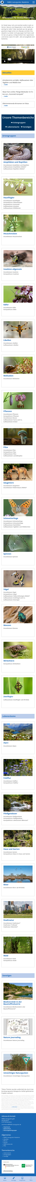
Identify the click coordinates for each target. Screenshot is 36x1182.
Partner (6, 1142)
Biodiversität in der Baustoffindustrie (12, 1002)
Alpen (5, 742)
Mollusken (8, 375)
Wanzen (7, 625)
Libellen (7, 340)
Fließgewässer (10, 813)
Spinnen (7, 553)
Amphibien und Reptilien (15, 162)
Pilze (5, 447)
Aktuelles (6, 72)
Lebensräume (9, 716)
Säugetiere (8, 482)
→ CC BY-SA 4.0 (14, 1107)
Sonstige (6, 1156)
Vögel (6, 589)
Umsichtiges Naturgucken (15, 1073)
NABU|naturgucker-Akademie (12, 1137)
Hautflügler (8, 197)
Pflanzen (7, 411)
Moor (5, 884)
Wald (5, 955)
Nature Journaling (12, 1037)
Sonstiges (6, 975)
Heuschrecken (10, 233)
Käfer (6, 304)
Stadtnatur (8, 920)
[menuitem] (34, 2)
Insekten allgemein (12, 269)
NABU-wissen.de (8, 1144)
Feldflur (7, 778)
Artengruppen (9, 135)
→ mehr (5, 85)
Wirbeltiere (8, 660)
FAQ (5, 1146)
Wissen (5, 1141)
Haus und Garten (11, 849)
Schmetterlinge (10, 518)
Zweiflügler (8, 696)
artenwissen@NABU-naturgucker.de (11, 1124)
